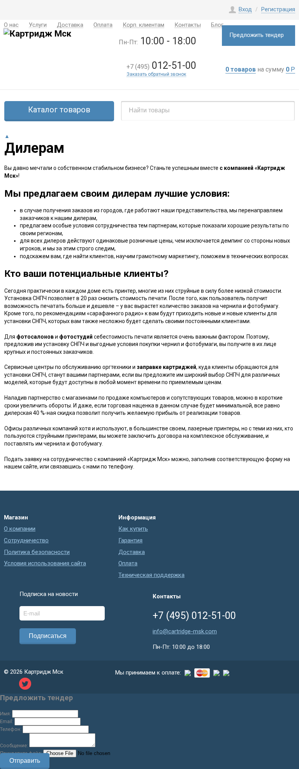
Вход (245, 9)
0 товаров (240, 69)
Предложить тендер (256, 34)
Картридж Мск (43, 671)
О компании (19, 528)
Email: (6, 721)
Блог (217, 25)
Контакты (187, 25)
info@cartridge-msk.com (185, 631)
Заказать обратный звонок (156, 74)
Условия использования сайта (45, 563)
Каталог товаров (59, 109)
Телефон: (10, 729)
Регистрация (278, 9)
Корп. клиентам (143, 25)
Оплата (103, 25)
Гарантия (130, 540)
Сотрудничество (26, 540)
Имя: (5, 714)
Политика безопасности (37, 552)
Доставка (131, 552)
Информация (137, 517)
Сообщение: (14, 745)
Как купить (133, 528)
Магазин (16, 517)
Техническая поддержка (151, 575)
